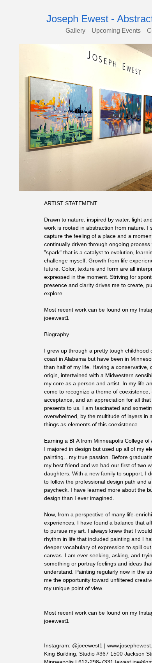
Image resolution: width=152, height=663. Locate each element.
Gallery (77, 31)
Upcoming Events (116, 31)
